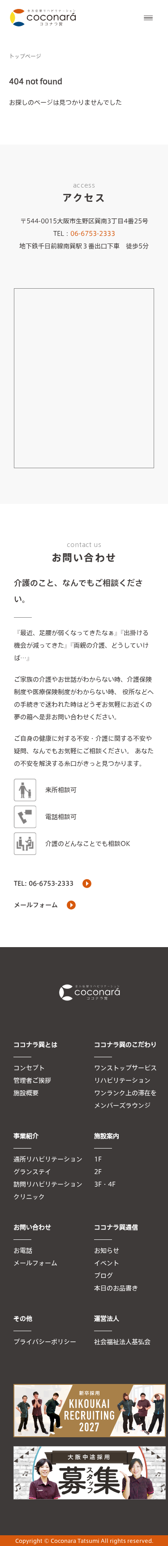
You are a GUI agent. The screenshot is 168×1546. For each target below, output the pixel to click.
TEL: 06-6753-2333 (43, 883)
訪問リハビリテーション (47, 1184)
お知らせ (106, 1250)
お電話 (22, 1250)
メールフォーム (36, 905)
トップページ (25, 56)
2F (98, 1172)
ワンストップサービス (125, 1068)
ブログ (103, 1276)
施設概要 (26, 1093)
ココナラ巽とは (35, 1045)
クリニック (29, 1197)
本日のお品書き (116, 1288)
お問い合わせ (32, 1227)
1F (98, 1159)
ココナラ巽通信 (116, 1227)
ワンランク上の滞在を (125, 1093)
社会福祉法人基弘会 (122, 1342)
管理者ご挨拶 (32, 1080)
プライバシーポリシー (44, 1342)
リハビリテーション (122, 1080)
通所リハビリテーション (47, 1159)
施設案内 (106, 1136)
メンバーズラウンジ (122, 1105)
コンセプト (29, 1068)
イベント (106, 1263)
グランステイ (32, 1172)
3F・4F (105, 1184)
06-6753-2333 (92, 234)
